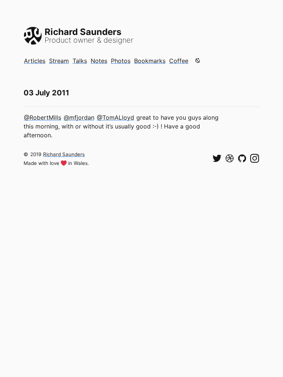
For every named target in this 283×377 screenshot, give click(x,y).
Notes (99, 60)
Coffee (178, 60)
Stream (59, 60)
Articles (34, 60)
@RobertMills (42, 117)
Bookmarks (149, 60)
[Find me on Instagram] (254, 158)
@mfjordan (79, 117)
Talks (80, 60)
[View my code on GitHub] (242, 158)
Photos (120, 60)
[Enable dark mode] (198, 60)
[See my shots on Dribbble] (229, 158)
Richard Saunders (64, 154)
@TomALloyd (115, 117)
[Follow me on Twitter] (217, 158)
